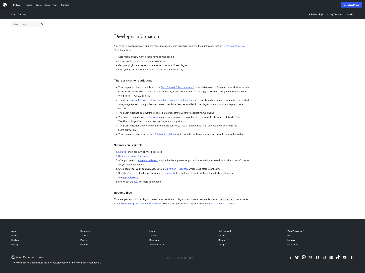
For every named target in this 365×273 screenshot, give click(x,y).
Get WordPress (351, 5)
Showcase (85, 231)
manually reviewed (148, 160)
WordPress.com (296, 231)
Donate (223, 240)
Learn (152, 231)
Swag (222, 244)
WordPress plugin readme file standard (141, 203)
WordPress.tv (157, 244)
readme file (170, 173)
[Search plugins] (41, 24)
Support (153, 235)
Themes (84, 235)
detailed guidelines (166, 134)
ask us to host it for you (232, 46)
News (14, 235)
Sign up (122, 151)
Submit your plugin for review (133, 156)
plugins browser (130, 177)
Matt (290, 235)
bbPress (292, 240)
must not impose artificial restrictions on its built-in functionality (163, 100)
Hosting (15, 240)
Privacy (14, 244)
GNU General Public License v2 (177, 87)
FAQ (136, 181)
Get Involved (224, 231)
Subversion (155, 117)
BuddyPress (294, 244)
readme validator (215, 203)
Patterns (84, 244)
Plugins (83, 240)
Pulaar (41, 257)
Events (221, 235)
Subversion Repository (176, 168)
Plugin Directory (19, 14)
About (14, 231)
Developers (155, 240)
